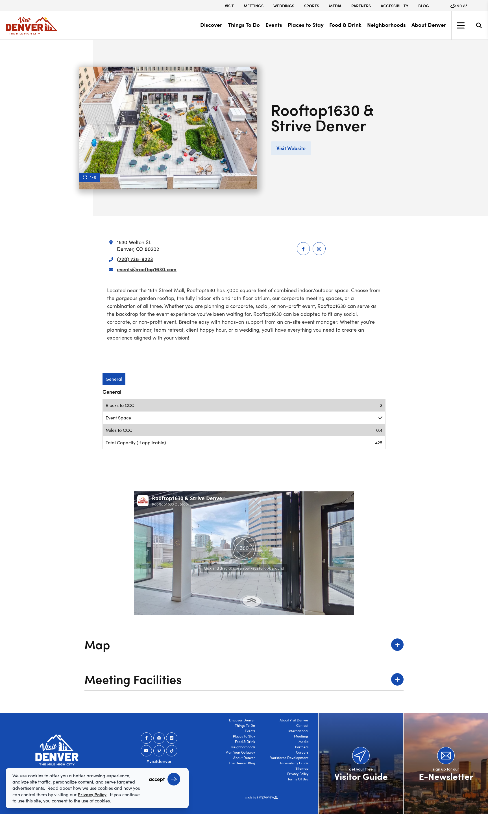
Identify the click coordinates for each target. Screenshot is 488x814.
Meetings (253, 5)
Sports (311, 5)
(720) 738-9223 (135, 258)
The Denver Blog (242, 763)
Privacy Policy (297, 773)
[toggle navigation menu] (460, 25)
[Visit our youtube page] (146, 750)
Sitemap (301, 768)
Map (97, 644)
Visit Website (291, 148)
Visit (229, 5)
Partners (361, 5)
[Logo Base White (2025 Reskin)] (57, 749)
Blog (423, 5)
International (298, 730)
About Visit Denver (294, 720)
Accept (157, 778)
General (114, 379)
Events (273, 24)
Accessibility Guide (294, 763)
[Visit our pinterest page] (159, 750)
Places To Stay (244, 736)
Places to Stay (306, 24)
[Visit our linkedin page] (171, 738)
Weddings (283, 5)
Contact (302, 725)
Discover (211, 24)
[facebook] (303, 248)
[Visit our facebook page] (146, 738)
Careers (302, 752)
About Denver (428, 24)
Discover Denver (242, 720)
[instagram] (319, 248)
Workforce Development (289, 757)
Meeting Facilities (133, 678)
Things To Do (244, 24)
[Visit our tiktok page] (171, 750)
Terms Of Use (297, 779)
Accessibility (394, 5)
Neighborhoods (386, 24)
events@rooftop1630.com (147, 269)
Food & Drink (345, 24)
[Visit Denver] (31, 26)
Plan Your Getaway (240, 752)
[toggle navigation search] (479, 25)
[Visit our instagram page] (159, 738)
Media (335, 5)
